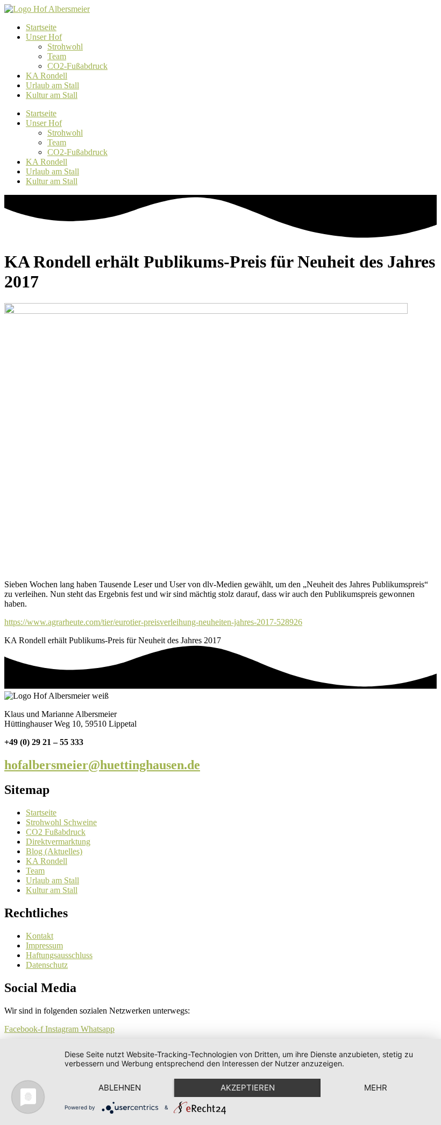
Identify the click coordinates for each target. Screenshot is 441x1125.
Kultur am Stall (51, 95)
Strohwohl (65, 46)
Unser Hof (44, 36)
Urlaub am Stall (52, 85)
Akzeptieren (247, 1087)
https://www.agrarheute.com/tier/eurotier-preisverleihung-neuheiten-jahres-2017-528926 (153, 622)
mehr (375, 1087)
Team (56, 56)
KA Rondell (46, 75)
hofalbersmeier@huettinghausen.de (102, 765)
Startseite (41, 27)
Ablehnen (119, 1087)
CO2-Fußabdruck (77, 66)
